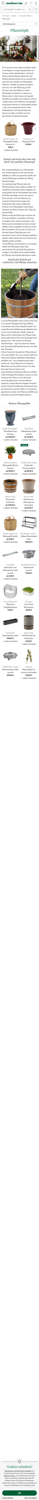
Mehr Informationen (31, 1498)
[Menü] (3, 3)
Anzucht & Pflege (25, 16)
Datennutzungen (9, 1476)
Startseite (5, 16)
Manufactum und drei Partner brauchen (18, 1471)
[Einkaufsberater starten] (35, 9)
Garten (14, 16)
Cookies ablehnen (7, 1498)
